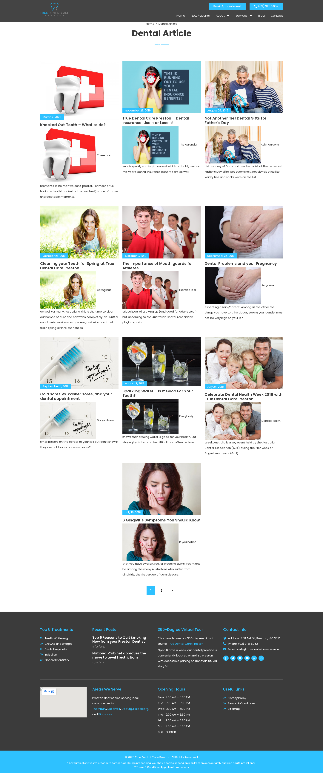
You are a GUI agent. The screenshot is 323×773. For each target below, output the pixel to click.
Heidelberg (140, 709)
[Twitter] (233, 658)
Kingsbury (105, 714)
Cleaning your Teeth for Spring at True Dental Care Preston (77, 266)
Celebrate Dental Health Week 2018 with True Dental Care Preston (244, 397)
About (220, 15)
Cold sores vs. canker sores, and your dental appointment (76, 396)
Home (180, 15)
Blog (261, 15)
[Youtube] (247, 658)
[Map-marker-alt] (240, 658)
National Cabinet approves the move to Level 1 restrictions (119, 655)
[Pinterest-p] (254, 658)
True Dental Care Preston (185, 644)
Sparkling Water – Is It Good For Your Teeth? (157, 393)
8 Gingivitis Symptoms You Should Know (161, 520)
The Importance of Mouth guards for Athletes (157, 266)
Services (241, 15)
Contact (277, 15)
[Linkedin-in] (261, 658)
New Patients (200, 15)
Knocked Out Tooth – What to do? (73, 124)
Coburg (126, 709)
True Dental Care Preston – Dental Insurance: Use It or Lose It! (155, 120)
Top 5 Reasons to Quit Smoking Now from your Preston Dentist (119, 639)
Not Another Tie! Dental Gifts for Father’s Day (235, 120)
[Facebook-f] (226, 658)
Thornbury (99, 709)
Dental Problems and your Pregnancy (241, 263)
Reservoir (113, 709)
